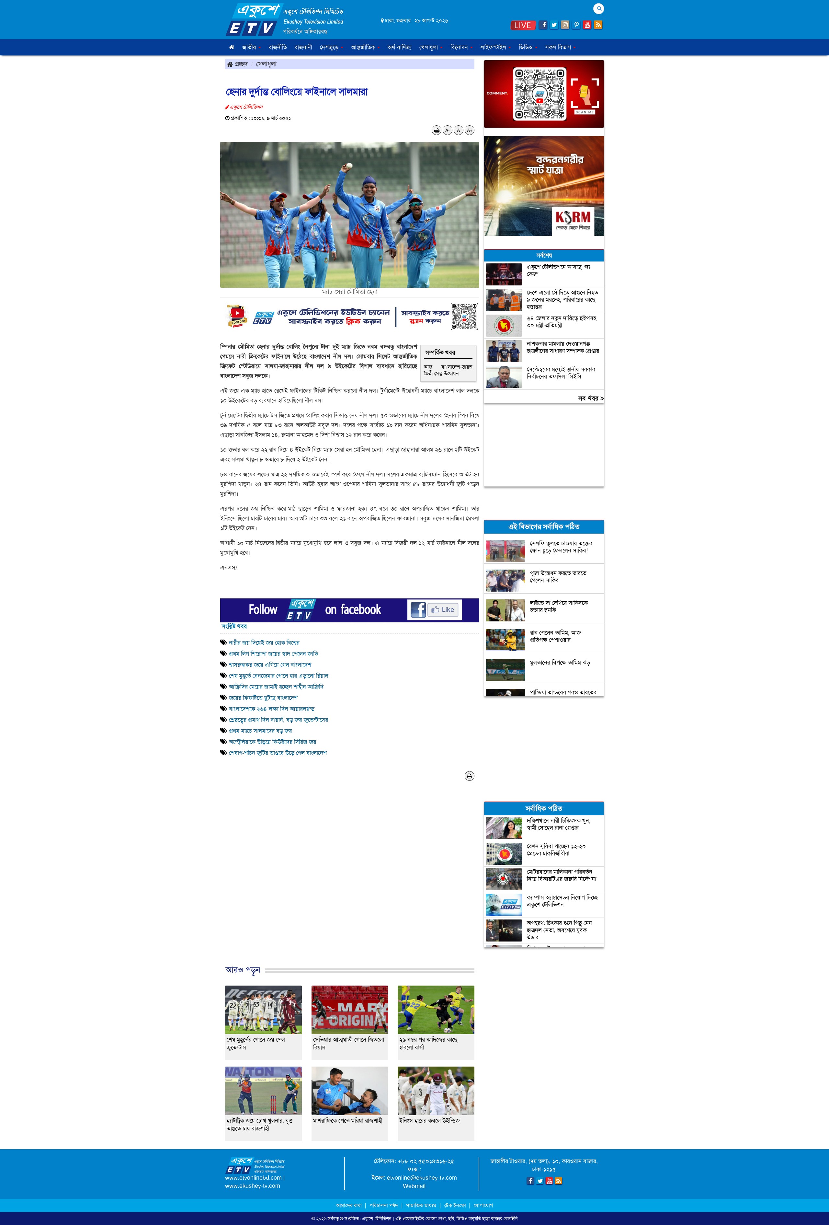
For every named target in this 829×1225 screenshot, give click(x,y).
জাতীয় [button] (250, 47)
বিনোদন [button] (460, 47)
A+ (469, 130)
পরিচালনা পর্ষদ (383, 1205)
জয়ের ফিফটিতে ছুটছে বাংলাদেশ (263, 698)
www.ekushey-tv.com (252, 1186)
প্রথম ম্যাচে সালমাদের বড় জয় (260, 731)
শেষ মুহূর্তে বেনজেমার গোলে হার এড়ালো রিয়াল (278, 676)
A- (447, 130)
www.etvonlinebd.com (253, 1178)
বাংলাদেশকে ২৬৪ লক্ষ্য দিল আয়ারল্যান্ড (271, 709)
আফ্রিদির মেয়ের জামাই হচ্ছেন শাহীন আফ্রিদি (276, 687)
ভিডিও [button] (526, 47)
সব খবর (589, 398)
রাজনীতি (278, 47)
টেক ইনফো (455, 1205)
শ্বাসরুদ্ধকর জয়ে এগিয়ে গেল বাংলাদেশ (270, 665)
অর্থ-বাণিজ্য (400, 47)
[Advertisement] (349, 884)
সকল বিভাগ (559, 47)
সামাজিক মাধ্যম (421, 1205)
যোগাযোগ (483, 1205)
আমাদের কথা (349, 1205)
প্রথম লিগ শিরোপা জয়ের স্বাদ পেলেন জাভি (273, 654)
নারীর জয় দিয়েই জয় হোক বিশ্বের (264, 643)
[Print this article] (436, 130)
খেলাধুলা (266, 64)
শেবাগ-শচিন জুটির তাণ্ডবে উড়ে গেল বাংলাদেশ (278, 753)
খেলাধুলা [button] (429, 47)
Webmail (414, 1186)
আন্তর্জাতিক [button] (364, 47)
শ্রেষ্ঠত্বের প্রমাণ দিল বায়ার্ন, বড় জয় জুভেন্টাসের (278, 720)
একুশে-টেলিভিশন (377, 1218)
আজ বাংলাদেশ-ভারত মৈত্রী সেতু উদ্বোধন (448, 370)
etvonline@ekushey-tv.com (422, 1178)
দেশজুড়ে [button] (330, 47)
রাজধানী (303, 47)
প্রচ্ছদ (240, 64)
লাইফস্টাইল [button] (494, 47)
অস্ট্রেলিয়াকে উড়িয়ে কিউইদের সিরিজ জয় (272, 742)
